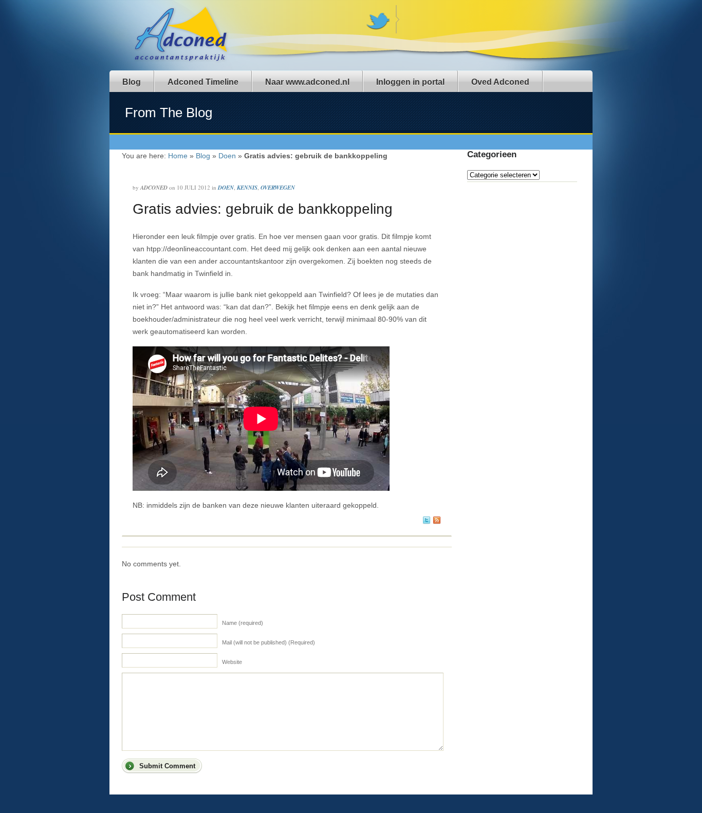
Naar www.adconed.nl (307, 82)
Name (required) (242, 623)
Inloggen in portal (410, 82)
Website (232, 662)
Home (178, 156)
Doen (227, 156)
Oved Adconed (500, 82)
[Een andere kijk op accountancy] (183, 61)
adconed (154, 187)
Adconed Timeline (203, 82)
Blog (131, 82)
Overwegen (278, 187)
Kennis (247, 187)
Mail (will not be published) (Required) (268, 642)
